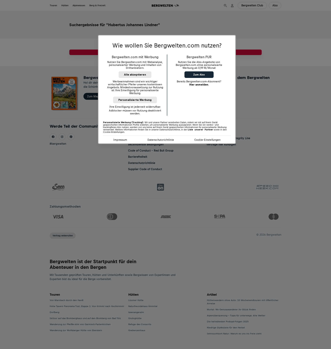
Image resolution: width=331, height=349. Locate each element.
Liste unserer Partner (200, 129)
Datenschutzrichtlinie (160, 139)
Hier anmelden (198, 84)
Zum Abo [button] (199, 74)
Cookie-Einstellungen (207, 139)
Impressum (120, 139)
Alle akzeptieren (135, 74)
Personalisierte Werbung (135, 99)
